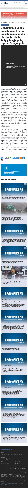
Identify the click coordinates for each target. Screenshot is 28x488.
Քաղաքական (5, 25)
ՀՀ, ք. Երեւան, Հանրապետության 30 (11, 454)
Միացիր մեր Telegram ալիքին (12, 171)
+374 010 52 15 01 (6, 463)
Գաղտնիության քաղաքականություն (9, 483)
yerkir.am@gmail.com (7, 459)
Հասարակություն (16, 14)
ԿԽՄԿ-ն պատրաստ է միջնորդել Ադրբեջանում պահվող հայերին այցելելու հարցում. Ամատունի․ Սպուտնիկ (13, 13)
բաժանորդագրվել (9, 173)
